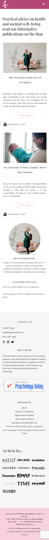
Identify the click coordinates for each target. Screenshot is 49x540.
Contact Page (8, 328)
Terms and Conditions (24, 419)
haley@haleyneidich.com (13, 332)
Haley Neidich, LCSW (16, 124)
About (24, 407)
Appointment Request (24, 415)
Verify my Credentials (24, 411)
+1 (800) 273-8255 (15, 519)
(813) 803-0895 (9, 336)
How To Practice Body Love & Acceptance (21, 287)
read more (25, 115)
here (19, 522)
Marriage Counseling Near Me (24, 422)
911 (28, 519)
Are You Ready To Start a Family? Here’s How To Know (24, 432)
